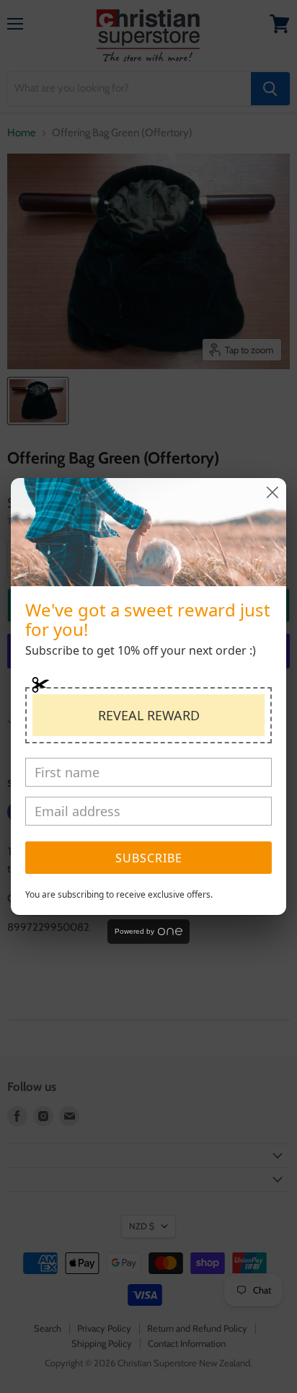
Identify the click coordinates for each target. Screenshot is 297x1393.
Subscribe (148, 858)
